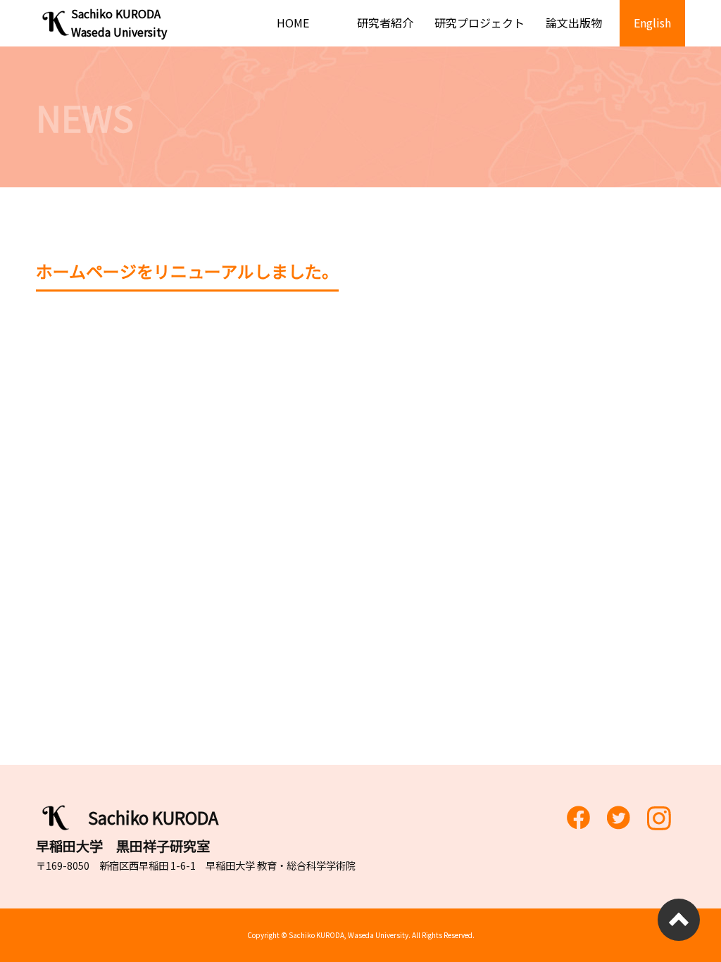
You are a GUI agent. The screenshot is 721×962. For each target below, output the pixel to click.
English (652, 22)
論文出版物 (574, 22)
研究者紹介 (385, 22)
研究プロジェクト (479, 22)
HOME (293, 22)
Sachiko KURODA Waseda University (119, 22)
